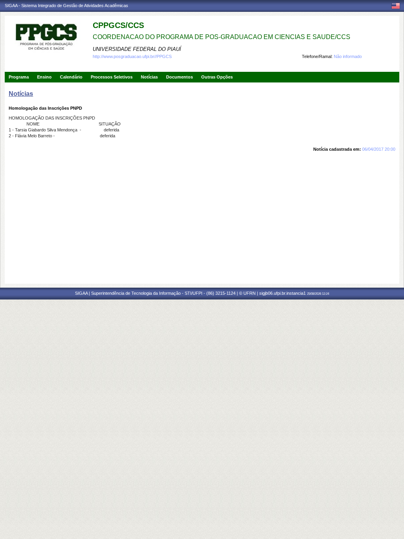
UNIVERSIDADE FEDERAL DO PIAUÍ (137, 49)
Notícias (149, 77)
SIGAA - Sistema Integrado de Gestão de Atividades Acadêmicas (66, 5)
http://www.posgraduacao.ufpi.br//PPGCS (132, 56)
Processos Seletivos (112, 77)
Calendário (71, 77)
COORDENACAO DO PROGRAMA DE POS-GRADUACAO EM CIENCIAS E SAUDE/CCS (221, 37)
